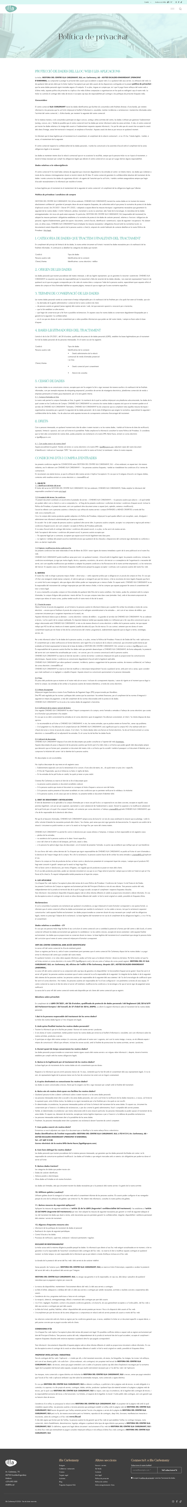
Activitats (62, 1478)
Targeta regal (63, 1475)
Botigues (62, 1465)
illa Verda (98, 1468)
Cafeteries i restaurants (66, 1468)
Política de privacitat (102, 1478)
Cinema (61, 1472)
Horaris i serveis (100, 1465)
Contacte (98, 1472)
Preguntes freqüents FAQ (67, 1485)
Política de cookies (101, 1481)
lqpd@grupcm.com (83, 961)
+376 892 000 (11, 1481)
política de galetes (123, 1199)
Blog (60, 1481)
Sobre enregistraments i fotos (104, 1485)
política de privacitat (147, 1478)
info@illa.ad (9, 1485)
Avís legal (98, 1475)
